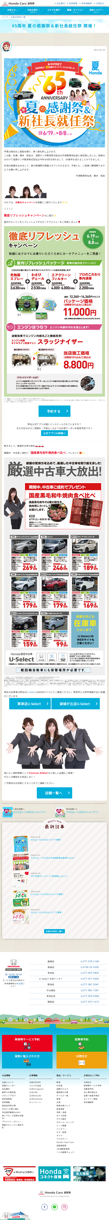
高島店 (51, 967)
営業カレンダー (9, 1085)
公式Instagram (36, 1089)
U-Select (31, 692)
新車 (58, 1082)
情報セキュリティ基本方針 (13, 1126)
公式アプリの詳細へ (54, 433)
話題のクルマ (62, 1089)
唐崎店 (51, 961)
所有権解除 (86, 3)
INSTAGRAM (64, 1207)
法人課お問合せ (91, 1092)
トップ (5, 17)
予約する (53, 411)
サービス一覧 (62, 1095)
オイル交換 (61, 1115)
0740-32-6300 (91, 967)
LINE (54, 1207)
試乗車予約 (89, 1089)
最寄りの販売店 (9, 1092)
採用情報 (73, 3)
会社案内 (61, 3)
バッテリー (61, 1129)
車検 (58, 1099)
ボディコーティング (65, 1122)
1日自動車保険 (63, 1149)
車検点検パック (63, 1105)
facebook (44, 1207)
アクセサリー (62, 1139)
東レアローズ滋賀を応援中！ (13, 1117)
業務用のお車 (62, 1092)
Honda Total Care (65, 1142)
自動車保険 (61, 1145)
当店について (8, 1082)
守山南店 (51, 990)
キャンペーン (35, 1102)
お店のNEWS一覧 (18, 17)
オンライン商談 (91, 1099)
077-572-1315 (91, 1001)
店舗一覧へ (53, 792)
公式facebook (35, 1099)
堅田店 (51, 1002)
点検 (58, 1102)
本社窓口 (20, 983)
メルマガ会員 (35, 1085)
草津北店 (51, 996)
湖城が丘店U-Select (75, 703)
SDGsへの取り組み (10, 1109)
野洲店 (51, 984)
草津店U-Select (29, 703)
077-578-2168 (91, 961)
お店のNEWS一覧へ (54, 931)
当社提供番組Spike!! (11, 1112)
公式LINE (33, 1092)
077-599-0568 (91, 996)
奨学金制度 (7, 1099)
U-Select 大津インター (51, 979)
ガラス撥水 (61, 1119)
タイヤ (59, 1135)
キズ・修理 (61, 1132)
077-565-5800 (91, 972)
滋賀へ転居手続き (92, 1095)
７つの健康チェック (65, 1152)
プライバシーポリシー (12, 1121)
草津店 (51, 973)
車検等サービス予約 (92, 1085)
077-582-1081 (91, 990)
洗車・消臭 (61, 1112)
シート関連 (61, 1125)
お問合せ (100, 3)
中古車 (59, 1085)
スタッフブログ (9, 1095)
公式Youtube (35, 1095)
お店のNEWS (35, 1082)
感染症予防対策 (9, 1105)
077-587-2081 (91, 984)
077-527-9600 (91, 978)
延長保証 (60, 1109)
